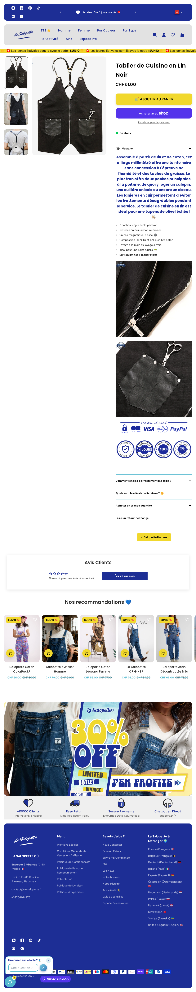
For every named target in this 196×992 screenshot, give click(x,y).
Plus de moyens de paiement (154, 122)
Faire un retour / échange (132, 518)
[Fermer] (60, 894)
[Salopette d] (60, 638)
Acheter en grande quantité (134, 505)
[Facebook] (21, 8)
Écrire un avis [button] (124, 576)
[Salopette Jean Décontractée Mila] (174, 638)
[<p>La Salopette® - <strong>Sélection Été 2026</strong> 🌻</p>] (109, 12)
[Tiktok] (38, 8)
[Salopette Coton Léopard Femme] (98, 638)
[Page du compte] (163, 35)
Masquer (127, 148)
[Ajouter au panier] (10, 653)
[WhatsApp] (21, 16)
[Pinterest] (30, 8)
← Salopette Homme (154, 537)
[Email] (13, 16)
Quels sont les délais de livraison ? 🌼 (140, 493)
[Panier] (182, 35)
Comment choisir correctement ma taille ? (143, 480)
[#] (98, 749)
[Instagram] (13, 8)
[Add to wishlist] (35, 619)
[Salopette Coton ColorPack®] (22, 638)
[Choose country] (178, 12)
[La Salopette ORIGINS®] (136, 638)
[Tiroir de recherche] (154, 35)
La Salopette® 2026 (22, 975)
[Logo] (22, 35)
